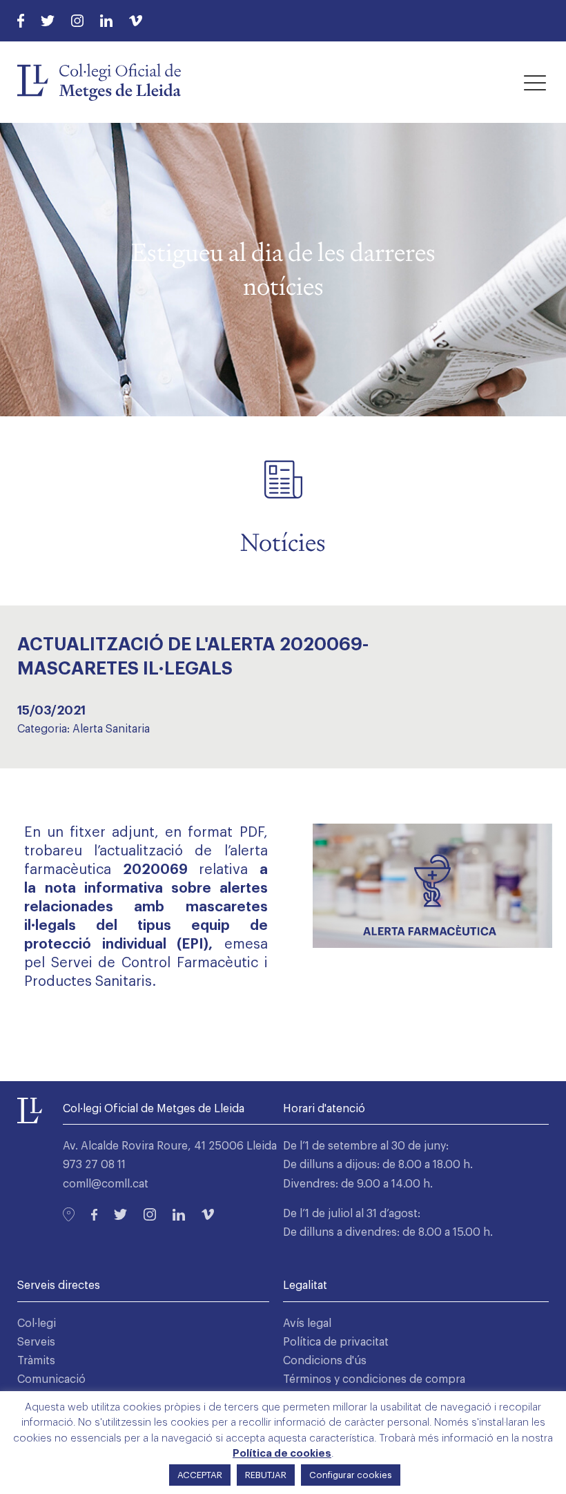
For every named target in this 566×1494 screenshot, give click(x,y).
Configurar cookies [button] (350, 1475)
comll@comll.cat (105, 1184)
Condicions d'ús (325, 1360)
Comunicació (51, 1379)
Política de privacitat (336, 1342)
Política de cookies (282, 1453)
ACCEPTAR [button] (199, 1475)
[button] (535, 82)
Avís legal (307, 1323)
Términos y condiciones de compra (374, 1379)
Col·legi (36, 1323)
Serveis (36, 1342)
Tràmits (36, 1360)
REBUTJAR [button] (265, 1475)
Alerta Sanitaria (111, 729)
